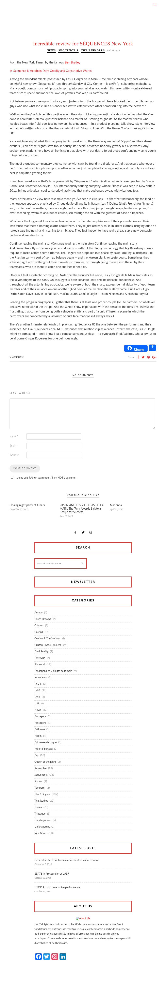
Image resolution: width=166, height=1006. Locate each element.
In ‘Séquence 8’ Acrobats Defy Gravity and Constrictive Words (51, 70)
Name (14, 436)
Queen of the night (45, 762)
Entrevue (39, 658)
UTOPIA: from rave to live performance (57, 887)
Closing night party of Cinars (27, 505)
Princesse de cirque (45, 742)
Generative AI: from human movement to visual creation (66, 860)
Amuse (38, 612)
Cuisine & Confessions (47, 638)
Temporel (39, 788)
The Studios (41, 801)
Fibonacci (39, 664)
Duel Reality (41, 651)
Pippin (38, 736)
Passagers (40, 716)
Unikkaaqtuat (42, 827)
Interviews (40, 677)
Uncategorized (42, 820)
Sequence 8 (68, 50)
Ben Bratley (72, 62)
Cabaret (39, 625)
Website (14, 455)
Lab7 (37, 690)
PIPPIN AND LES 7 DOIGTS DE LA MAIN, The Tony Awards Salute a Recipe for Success (81, 509)
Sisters (38, 781)
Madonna (116, 505)
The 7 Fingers (93, 50)
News (51, 50)
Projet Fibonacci (43, 749)
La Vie (38, 684)
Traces (38, 807)
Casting (38, 632)
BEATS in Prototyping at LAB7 (51, 874)
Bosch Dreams (42, 619)
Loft (36, 703)
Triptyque (40, 814)
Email (14, 445)
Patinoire (39, 729)
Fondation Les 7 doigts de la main (53, 671)
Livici (37, 697)
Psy (36, 755)
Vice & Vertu (41, 833)
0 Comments (16, 357)
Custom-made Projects (47, 645)
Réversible (40, 768)
